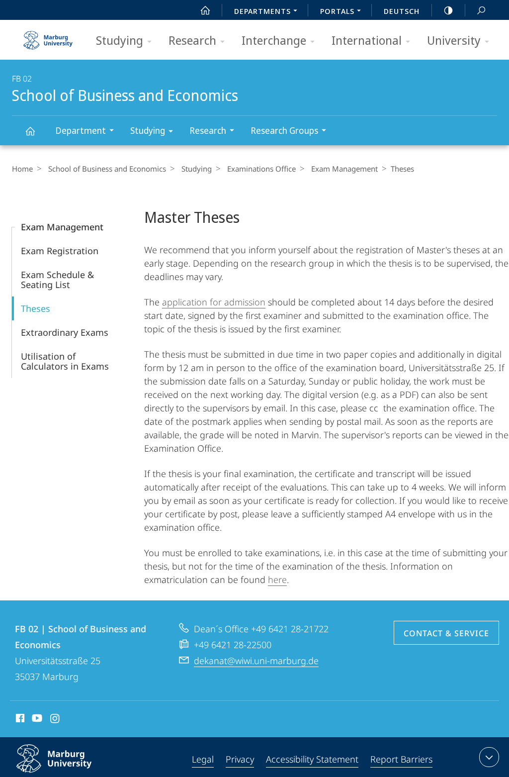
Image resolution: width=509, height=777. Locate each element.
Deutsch (402, 11)
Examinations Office (261, 169)
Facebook (19, 720)
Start (205, 10)
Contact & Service (446, 633)
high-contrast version (448, 10)
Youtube (36, 720)
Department (80, 130)
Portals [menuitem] (337, 11)
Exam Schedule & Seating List (57, 280)
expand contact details (489, 757)
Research (192, 40)
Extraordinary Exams (64, 332)
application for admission (213, 302)
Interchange (274, 40)
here (277, 579)
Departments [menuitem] (262, 11)
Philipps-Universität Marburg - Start (49, 36)
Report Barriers (401, 759)
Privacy (240, 759)
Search (481, 10)
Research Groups (284, 130)
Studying (119, 40)
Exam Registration (59, 251)
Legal (203, 759)
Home (22, 169)
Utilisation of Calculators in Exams (65, 361)
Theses (35, 308)
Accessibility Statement (312, 759)
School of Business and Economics (30, 130)
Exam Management (344, 169)
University (454, 40)
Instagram (55, 720)
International (367, 40)
